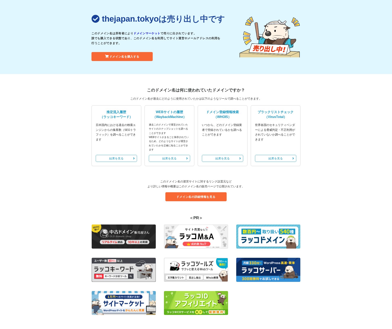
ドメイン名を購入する (124, 56)
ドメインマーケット (147, 33)
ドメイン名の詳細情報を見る (195, 196)
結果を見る (116, 158)
